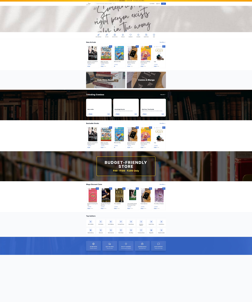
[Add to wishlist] (88, 47)
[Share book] (90, 47)
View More (162, 42)
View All (162, 94)
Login (163, 3)
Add (108, 114)
